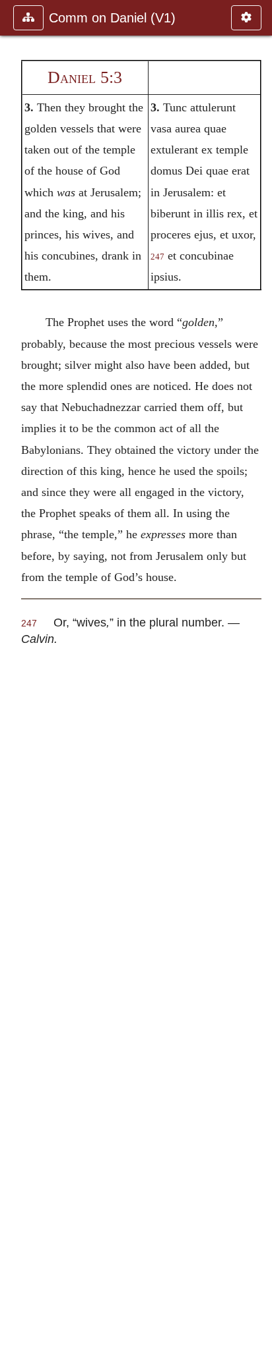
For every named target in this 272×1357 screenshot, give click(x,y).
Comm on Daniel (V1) (112, 18)
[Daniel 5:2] (15, 678)
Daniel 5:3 (85, 77)
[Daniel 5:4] (257, 678)
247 (157, 257)
